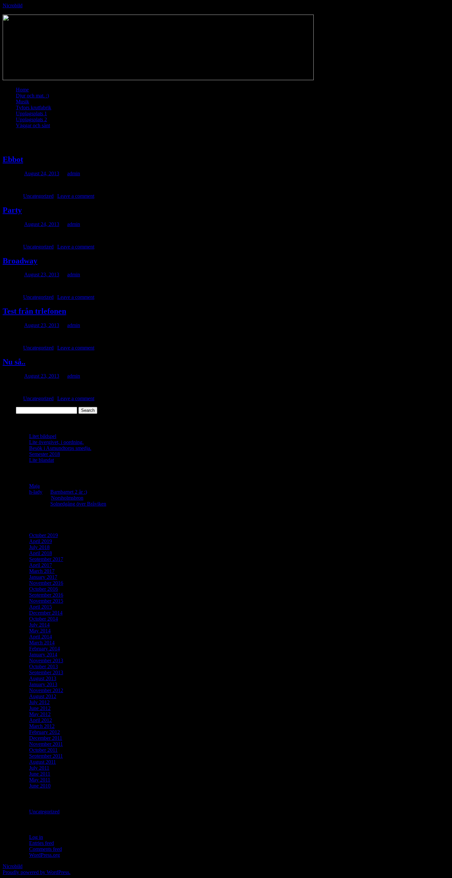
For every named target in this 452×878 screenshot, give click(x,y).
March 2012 (42, 726)
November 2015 (46, 601)
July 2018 (39, 547)
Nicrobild (13, 5)
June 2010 (40, 786)
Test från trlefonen (34, 311)
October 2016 (43, 589)
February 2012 (44, 732)
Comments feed (45, 849)
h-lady (35, 492)
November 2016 (46, 583)
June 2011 (39, 774)
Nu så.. (14, 361)
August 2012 (42, 696)
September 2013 (46, 672)
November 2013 (46, 660)
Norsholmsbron (67, 498)
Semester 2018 (44, 454)
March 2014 (42, 642)
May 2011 (39, 780)
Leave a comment (75, 196)
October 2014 (43, 619)
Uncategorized (38, 196)
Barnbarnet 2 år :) (68, 492)
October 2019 (43, 535)
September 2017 (46, 559)
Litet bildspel (42, 436)
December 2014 (46, 613)
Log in (36, 837)
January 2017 (43, 577)
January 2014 (43, 654)
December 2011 (45, 738)
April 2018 (40, 553)
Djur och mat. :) (32, 95)
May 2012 (40, 714)
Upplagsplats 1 (31, 113)
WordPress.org (44, 855)
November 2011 (46, 744)
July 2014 (39, 625)
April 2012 (40, 720)
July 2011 (39, 768)
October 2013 (43, 666)
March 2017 (42, 571)
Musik (22, 101)
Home (22, 89)
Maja (34, 486)
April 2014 (40, 636)
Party (12, 210)
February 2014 (44, 648)
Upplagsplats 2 (31, 119)
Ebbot (13, 159)
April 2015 (40, 607)
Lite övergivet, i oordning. (56, 442)
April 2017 (40, 565)
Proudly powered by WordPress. (36, 872)
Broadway (20, 260)
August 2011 (42, 762)
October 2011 (43, 750)
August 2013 (42, 678)
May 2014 (40, 630)
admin (73, 173)
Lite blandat (41, 460)
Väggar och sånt (33, 125)
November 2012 (46, 690)
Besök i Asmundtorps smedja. (60, 448)
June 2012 (40, 708)
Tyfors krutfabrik (33, 107)
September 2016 (46, 595)
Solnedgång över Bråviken (78, 504)
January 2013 (43, 684)
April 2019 (40, 541)
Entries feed (41, 843)
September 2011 (46, 756)
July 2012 (39, 702)
